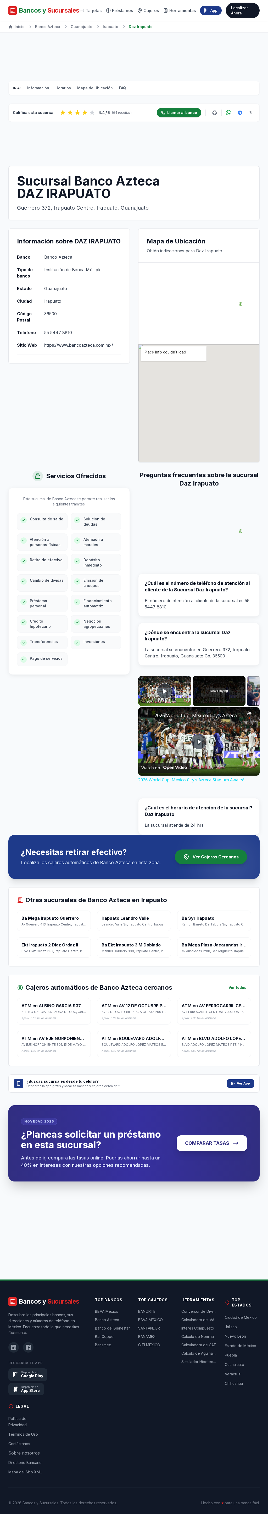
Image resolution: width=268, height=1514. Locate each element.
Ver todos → (239, 987)
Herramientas (182, 10)
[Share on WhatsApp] (228, 112)
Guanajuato (81, 26)
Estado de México (240, 1345)
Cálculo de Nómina (197, 1336)
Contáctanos (19, 1443)
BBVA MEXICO (150, 1319)
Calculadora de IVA (197, 1319)
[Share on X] (251, 112)
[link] (146, 715)
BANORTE (146, 1311)
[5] (92, 113)
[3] (77, 113)
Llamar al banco (182, 112)
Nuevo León (235, 1336)
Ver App (243, 1083)
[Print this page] (214, 112)
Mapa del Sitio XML (25, 1472)
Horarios (63, 88)
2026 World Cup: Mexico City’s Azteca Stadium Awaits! (198, 715)
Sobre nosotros (24, 1453)
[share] (249, 713)
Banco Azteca (47, 26)
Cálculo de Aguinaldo (198, 1353)
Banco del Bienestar (112, 1328)
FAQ (122, 88)
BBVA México (106, 1311)
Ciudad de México (241, 1317)
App (213, 10)
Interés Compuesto (197, 1328)
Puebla (231, 1355)
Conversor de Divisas (198, 1311)
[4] (85, 113)
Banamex (103, 1345)
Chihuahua (234, 1383)
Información (38, 88)
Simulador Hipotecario (198, 1361)
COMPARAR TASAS (207, 1143)
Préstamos (122, 10)
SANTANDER (149, 1328)
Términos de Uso (23, 1434)
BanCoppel (104, 1336)
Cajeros (151, 10)
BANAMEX (147, 1336)
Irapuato (110, 26)
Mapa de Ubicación (95, 88)
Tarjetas (94, 10)
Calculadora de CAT (198, 1345)
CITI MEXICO (149, 1345)
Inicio (20, 26)
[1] (63, 113)
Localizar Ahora (239, 10)
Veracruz (233, 1374)
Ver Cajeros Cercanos (216, 856)
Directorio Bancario (25, 1462)
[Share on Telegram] (240, 112)
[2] (70, 113)
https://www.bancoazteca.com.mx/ (78, 345)
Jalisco (231, 1327)
